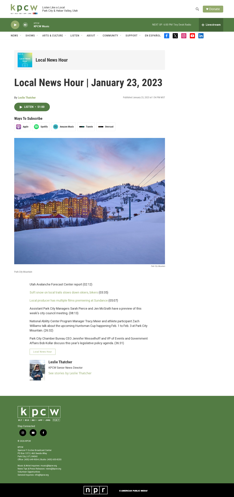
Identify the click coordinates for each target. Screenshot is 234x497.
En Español (153, 35)
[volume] (25, 25)
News (14, 35)
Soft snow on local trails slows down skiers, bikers (64, 292)
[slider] (30, 25)
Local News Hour (52, 60)
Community (110, 35)
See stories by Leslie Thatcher (69, 373)
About (91, 35)
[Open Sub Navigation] (20, 35)
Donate (214, 9)
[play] (15, 25)
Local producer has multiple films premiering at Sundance (69, 300)
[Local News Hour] (25, 60)
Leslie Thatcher (27, 97)
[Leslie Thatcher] (37, 370)
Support (132, 35)
